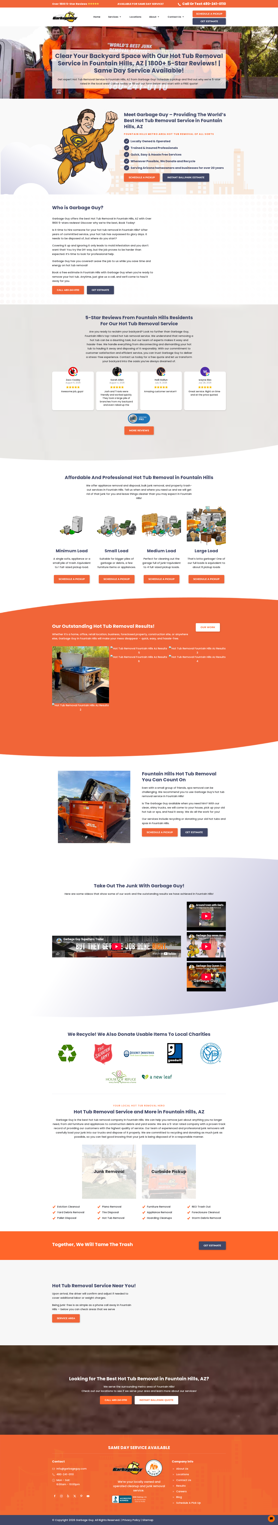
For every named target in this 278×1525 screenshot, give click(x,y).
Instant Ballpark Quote (156, 1400)
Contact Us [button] (174, 17)
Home (96, 17)
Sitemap (147, 1520)
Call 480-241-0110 (68, 290)
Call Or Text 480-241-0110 (204, 3)
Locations (135, 17)
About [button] (152, 17)
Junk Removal (109, 1171)
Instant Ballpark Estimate (185, 177)
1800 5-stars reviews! (66, 223)
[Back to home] (65, 17)
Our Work (208, 627)
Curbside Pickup (168, 1171)
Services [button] (113, 17)
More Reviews (139, 430)
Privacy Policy (131, 1520)
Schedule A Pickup (209, 13)
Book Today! (127, 223)
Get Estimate (209, 21)
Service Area (66, 1318)
